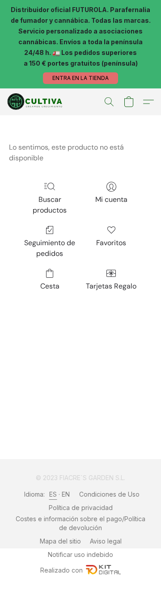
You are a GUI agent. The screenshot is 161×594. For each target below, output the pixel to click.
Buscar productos (50, 205)
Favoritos (111, 242)
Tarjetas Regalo (111, 286)
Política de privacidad (81, 507)
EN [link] (66, 494)
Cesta (49, 286)
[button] (80, 78)
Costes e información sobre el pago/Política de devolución (80, 523)
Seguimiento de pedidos (49, 248)
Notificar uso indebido (80, 554)
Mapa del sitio (60, 541)
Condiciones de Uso (109, 494)
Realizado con (61, 570)
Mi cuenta (111, 199)
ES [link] (53, 494)
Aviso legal (106, 541)
